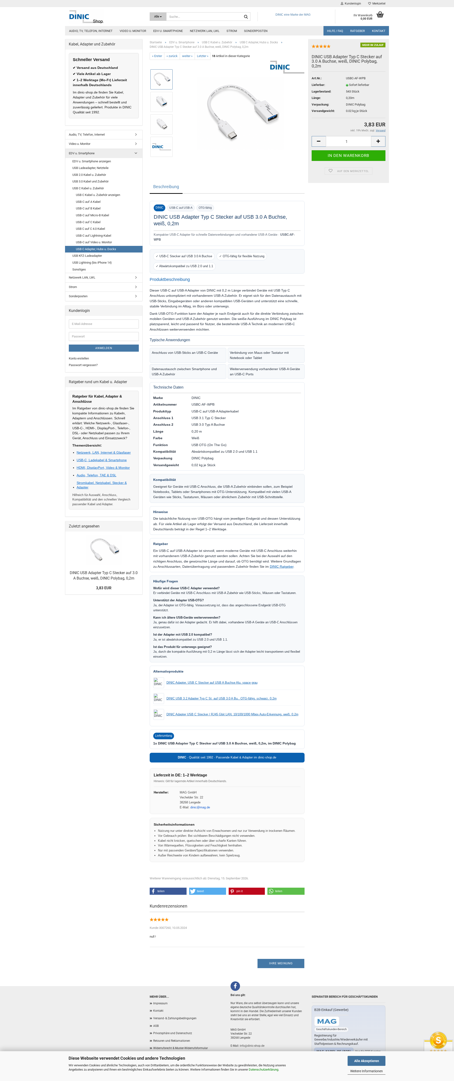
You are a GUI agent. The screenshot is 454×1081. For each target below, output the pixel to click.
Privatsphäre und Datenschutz (172, 1033)
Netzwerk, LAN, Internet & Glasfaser (104, 452)
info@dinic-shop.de (252, 1045)
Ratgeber (357, 31)
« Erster (157, 56)
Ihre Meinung (281, 963)
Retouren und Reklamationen (171, 1040)
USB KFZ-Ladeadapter (87, 255)
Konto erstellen (79, 358)
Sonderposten (255, 31)
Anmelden (103, 348)
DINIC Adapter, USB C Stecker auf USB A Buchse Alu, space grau (212, 682)
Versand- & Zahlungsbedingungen (174, 1018)
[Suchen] (245, 17)
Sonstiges (79, 269)
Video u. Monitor (133, 31)
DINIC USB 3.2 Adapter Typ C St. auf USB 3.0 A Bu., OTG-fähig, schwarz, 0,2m (221, 698)
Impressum (160, 1003)
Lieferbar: (318, 85)
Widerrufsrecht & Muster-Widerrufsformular (180, 1048)
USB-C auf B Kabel (88, 208)
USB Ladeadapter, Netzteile (90, 168)
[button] (168, 891)
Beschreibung (166, 186)
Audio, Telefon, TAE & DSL (96, 475)
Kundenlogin (352, 3)
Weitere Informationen (366, 1071)
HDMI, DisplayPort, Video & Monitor (103, 468)
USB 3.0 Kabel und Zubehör (90, 181)
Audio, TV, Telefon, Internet (91, 31)
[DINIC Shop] (106, 16)
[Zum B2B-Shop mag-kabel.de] (326, 1021)
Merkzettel (378, 3)
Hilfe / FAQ (335, 31)
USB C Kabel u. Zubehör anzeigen (98, 195)
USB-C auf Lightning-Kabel (93, 235)
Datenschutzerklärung (263, 1069)
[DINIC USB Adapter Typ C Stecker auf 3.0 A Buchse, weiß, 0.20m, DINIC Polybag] (240, 113)
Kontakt (378, 31)
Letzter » (202, 56)
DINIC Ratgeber (281, 566)
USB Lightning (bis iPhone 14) (92, 262)
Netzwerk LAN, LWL (204, 31)
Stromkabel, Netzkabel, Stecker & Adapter (102, 485)
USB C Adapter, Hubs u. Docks (96, 249)
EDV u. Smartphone (168, 31)
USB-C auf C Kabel (88, 222)
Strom (232, 31)
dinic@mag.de (200, 807)
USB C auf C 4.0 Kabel (90, 228)
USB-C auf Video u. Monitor (94, 242)
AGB (156, 1026)
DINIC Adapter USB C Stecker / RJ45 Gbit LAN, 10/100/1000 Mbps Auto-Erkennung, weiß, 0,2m (232, 714)
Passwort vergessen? (83, 365)
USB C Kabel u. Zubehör (88, 188)
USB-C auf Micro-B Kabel (92, 215)
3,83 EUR (103, 588)
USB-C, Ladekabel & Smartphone (102, 460)
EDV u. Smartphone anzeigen (91, 161)
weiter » (187, 56)
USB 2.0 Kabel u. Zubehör (89, 175)
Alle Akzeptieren (366, 1061)
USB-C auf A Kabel (88, 202)
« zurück (172, 56)
